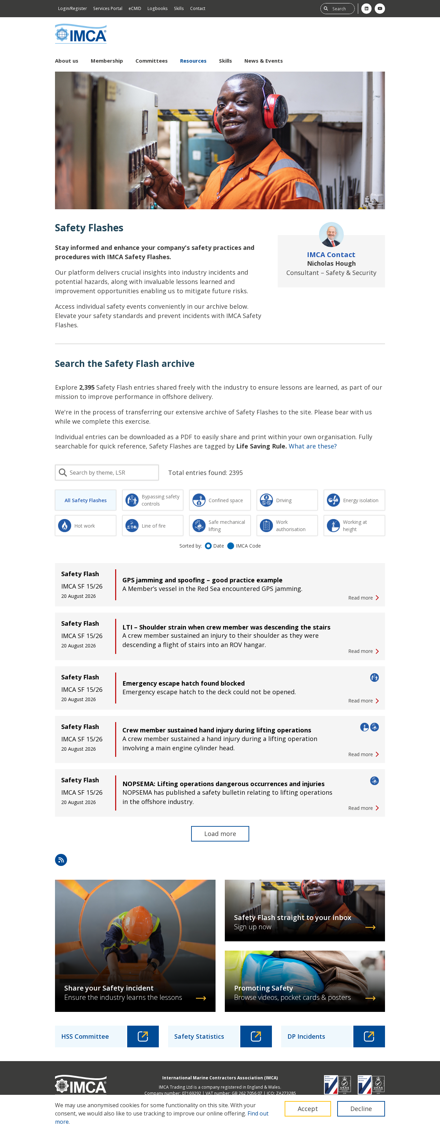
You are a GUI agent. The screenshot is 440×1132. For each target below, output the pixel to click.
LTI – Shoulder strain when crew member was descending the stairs (226, 627)
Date (218, 545)
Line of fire (154, 525)
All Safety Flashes (86, 500)
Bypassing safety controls (160, 500)
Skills (179, 8)
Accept (308, 1108)
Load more (220, 833)
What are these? (313, 446)
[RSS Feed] (61, 860)
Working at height (355, 525)
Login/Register (72, 8)
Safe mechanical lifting (227, 525)
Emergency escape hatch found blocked (183, 683)
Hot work (84, 525)
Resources (193, 60)
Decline (361, 1108)
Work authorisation (291, 525)
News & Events (263, 60)
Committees (151, 60)
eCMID (135, 8)
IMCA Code (248, 545)
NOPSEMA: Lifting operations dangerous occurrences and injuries (223, 784)
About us (66, 60)
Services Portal (107, 8)
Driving (284, 500)
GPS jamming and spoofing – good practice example (202, 580)
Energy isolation (360, 500)
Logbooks (157, 8)
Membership (107, 60)
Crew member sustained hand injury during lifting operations (216, 730)
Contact (197, 8)
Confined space (226, 500)
